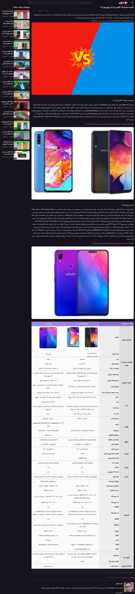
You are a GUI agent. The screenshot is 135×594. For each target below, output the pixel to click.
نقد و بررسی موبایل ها (98, 21)
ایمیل (132, 577)
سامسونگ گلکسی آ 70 (82, 324)
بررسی (107, 21)
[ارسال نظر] (34, 572)
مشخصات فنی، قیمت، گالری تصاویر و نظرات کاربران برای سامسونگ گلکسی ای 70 (109, 124)
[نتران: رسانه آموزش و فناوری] (123, 3)
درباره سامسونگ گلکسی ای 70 (123, 100)
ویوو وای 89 (48, 324)
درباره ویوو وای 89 (127, 205)
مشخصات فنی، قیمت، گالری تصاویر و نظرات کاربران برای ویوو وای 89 (113, 243)
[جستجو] (29, 2)
